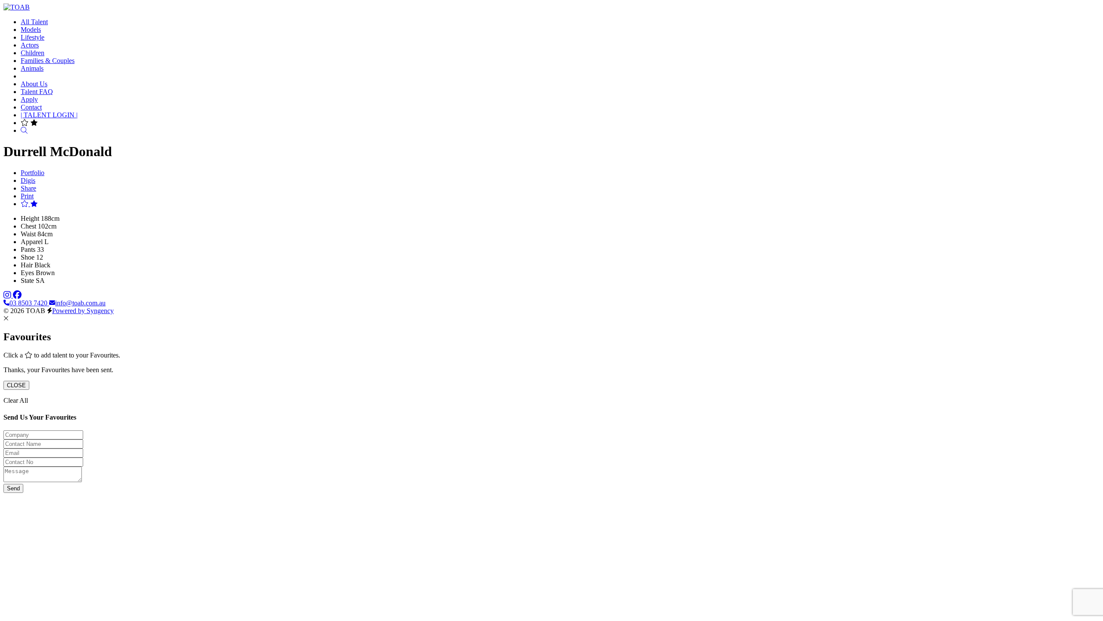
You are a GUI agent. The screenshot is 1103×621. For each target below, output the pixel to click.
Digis (28, 180)
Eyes (27, 272)
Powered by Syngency (83, 310)
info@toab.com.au (80, 303)
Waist (28, 234)
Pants (28, 249)
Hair (27, 265)
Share (28, 188)
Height (30, 218)
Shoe (27, 257)
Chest (28, 226)
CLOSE (16, 385)
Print (27, 196)
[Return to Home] (16, 7)
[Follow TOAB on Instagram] (8, 295)
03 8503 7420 (29, 303)
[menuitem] (34, 21)
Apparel (32, 241)
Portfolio (32, 172)
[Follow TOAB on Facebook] (17, 295)
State (27, 280)
